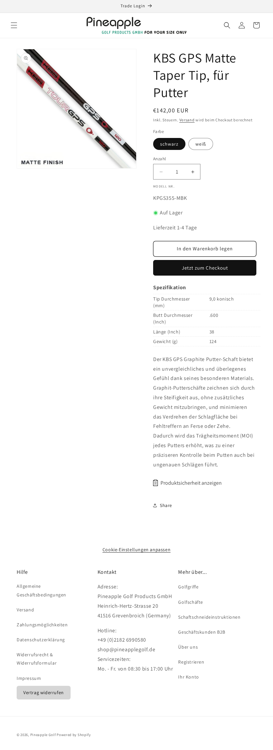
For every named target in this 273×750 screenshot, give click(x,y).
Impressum (29, 678)
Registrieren (191, 662)
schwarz (169, 144)
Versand (187, 119)
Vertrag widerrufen (43, 692)
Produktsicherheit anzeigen (191, 482)
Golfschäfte (190, 602)
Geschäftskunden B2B (201, 632)
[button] (14, 25)
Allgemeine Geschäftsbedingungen (41, 590)
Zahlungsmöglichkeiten (42, 625)
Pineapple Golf (43, 734)
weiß (200, 144)
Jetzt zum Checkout (205, 268)
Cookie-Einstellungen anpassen (136, 550)
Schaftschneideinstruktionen (209, 617)
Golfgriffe (188, 587)
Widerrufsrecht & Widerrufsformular (37, 659)
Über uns (188, 647)
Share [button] (166, 505)
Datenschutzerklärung (41, 640)
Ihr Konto (188, 677)
